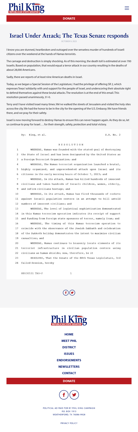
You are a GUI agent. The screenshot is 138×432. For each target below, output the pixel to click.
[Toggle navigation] (127, 8)
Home (69, 334)
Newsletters (69, 366)
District (69, 347)
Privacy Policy (69, 423)
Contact (69, 373)
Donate (69, 18)
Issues (69, 354)
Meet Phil (69, 341)
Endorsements (69, 360)
